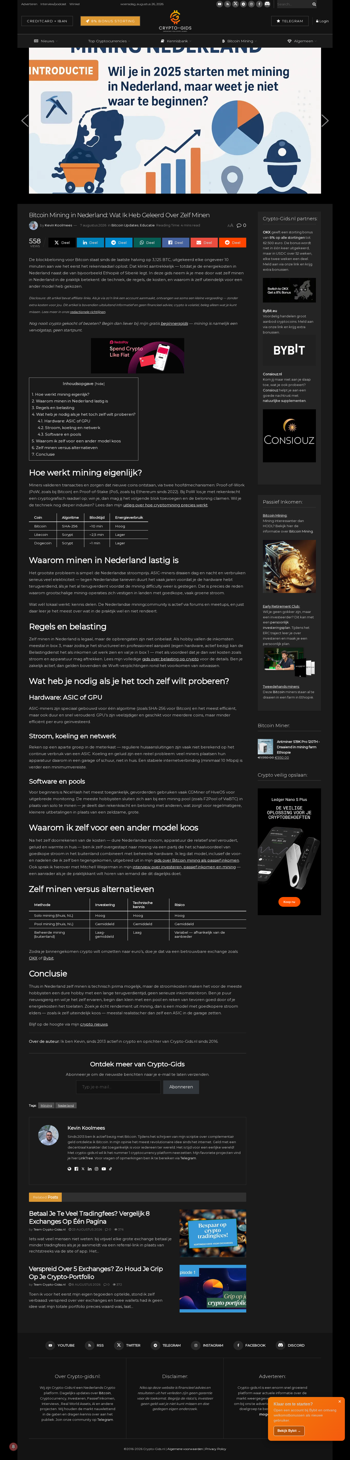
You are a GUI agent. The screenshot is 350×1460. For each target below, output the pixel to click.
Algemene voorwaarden (185, 1449)
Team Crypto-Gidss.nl (50, 1229)
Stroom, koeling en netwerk (69, 427)
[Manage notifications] (13, 1447)
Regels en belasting (53, 407)
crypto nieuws (94, 1024)
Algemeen (303, 41)
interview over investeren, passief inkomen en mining (184, 866)
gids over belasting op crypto (170, 658)
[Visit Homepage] (175, 21)
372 (119, 1284)
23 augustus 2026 (86, 1229)
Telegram (292, 21)
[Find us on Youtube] (219, 4)
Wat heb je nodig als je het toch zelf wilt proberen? (84, 414)
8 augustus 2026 (85, 1284)
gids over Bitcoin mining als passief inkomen (196, 860)
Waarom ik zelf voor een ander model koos (76, 441)
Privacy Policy (215, 1449)
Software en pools (59, 434)
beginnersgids (174, 323)
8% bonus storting (112, 21)
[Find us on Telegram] (243, 4)
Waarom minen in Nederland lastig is (70, 401)
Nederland (66, 1105)
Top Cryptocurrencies (107, 41)
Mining (46, 1105)
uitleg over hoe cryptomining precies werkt (165, 505)
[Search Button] (313, 4)
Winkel (74, 4)
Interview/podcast (53, 4)
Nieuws (47, 41)
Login (324, 21)
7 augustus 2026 (93, 225)
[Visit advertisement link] (137, 355)
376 (120, 1229)
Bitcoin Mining (240, 41)
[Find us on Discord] (267, 4)
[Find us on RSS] (227, 4)
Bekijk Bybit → (289, 1431)
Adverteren (29, 4)
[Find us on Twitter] (235, 4)
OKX (33, 958)
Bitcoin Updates (124, 225)
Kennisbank (177, 41)
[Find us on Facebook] (259, 4)
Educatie (147, 225)
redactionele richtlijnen (87, 312)
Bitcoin (279, 692)
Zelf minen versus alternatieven (65, 447)
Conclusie (43, 454)
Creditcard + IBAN (47, 21)
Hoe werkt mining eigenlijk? (60, 394)
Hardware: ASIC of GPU (64, 421)
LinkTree (86, 1158)
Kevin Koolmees (58, 225)
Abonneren (181, 1086)
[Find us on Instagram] (251, 4)
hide (100, 384)
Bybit (48, 958)
